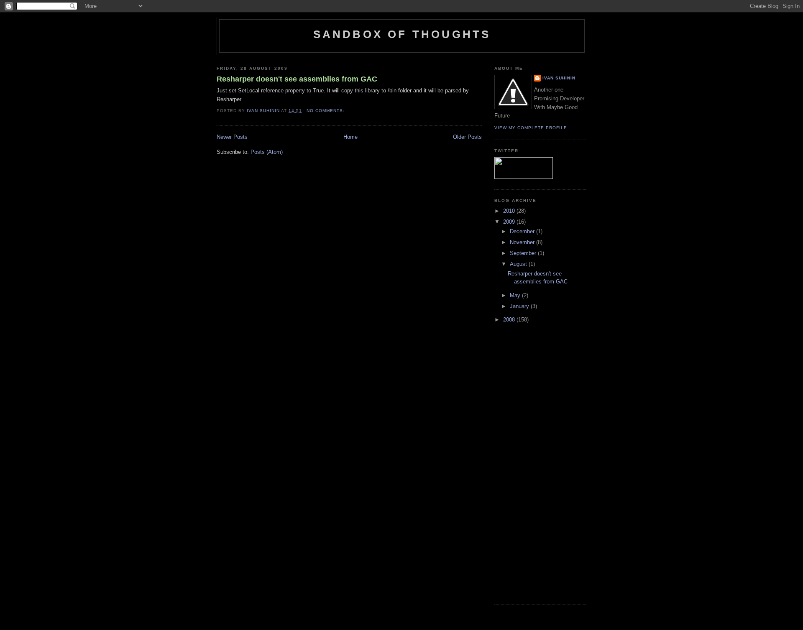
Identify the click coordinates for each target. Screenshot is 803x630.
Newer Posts (232, 137)
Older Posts (467, 137)
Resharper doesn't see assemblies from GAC (297, 79)
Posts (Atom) (267, 152)
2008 (510, 319)
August (519, 264)
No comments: (326, 110)
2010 (510, 211)
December (523, 231)
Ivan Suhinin (558, 78)
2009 (510, 222)
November (523, 242)
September (524, 253)
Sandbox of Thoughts (402, 34)
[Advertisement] (527, 468)
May (516, 295)
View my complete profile (530, 127)
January (520, 306)
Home (350, 137)
